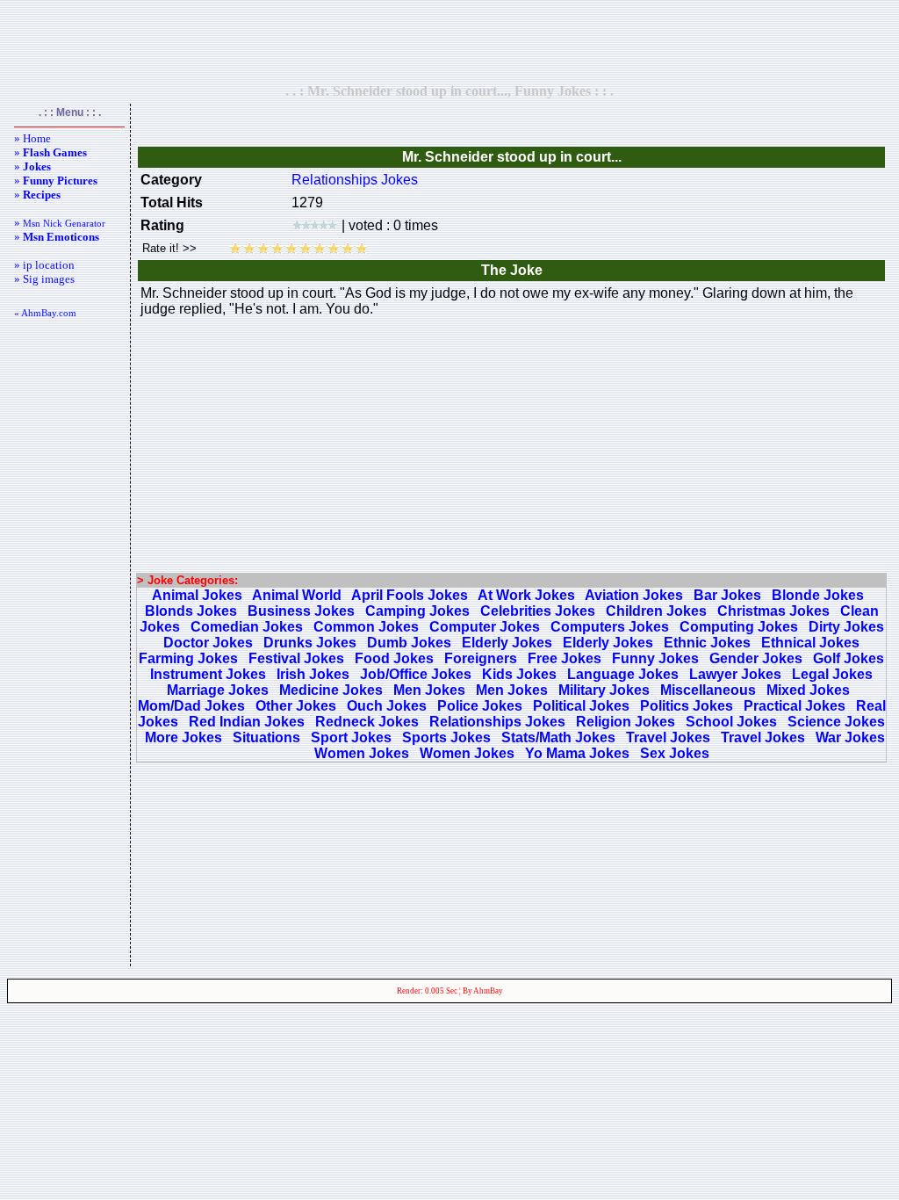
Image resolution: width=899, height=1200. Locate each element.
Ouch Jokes (387, 705)
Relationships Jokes (354, 179)
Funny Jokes (655, 658)
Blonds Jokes (191, 611)
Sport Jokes (351, 737)
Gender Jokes (755, 658)
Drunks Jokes (309, 642)
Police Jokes (479, 705)
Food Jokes (394, 658)
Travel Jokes (668, 737)
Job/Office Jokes (415, 674)
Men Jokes (429, 690)
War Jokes (850, 737)
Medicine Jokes (331, 690)
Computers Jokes (609, 626)
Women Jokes (361, 753)
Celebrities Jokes (537, 611)
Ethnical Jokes (810, 642)
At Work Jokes (526, 595)
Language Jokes (623, 674)
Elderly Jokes (507, 642)
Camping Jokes (417, 611)
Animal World (297, 595)
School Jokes (731, 721)
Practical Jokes (794, 705)
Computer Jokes (484, 626)
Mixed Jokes (808, 690)
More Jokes (183, 737)
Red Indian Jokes (247, 721)
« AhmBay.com (45, 312)
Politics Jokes (686, 705)
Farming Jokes (188, 658)
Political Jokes (581, 705)
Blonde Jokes (818, 595)
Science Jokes (836, 721)
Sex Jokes (674, 753)
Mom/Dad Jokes (191, 705)
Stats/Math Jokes (558, 737)
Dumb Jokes (409, 642)
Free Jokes (564, 658)
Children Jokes (656, 611)
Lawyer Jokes (735, 674)
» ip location (44, 264)
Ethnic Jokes (707, 642)
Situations (266, 737)
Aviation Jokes (634, 595)
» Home (32, 138)
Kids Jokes (519, 674)
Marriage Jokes (218, 690)
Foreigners (480, 658)
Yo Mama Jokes (577, 753)
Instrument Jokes (208, 674)
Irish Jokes (313, 674)
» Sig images (44, 279)
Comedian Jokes (247, 626)
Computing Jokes (739, 626)
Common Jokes (366, 626)
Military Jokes (604, 690)
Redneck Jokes (367, 721)
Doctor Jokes (208, 642)
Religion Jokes (625, 721)
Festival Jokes (296, 658)
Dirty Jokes (846, 626)
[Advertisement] (449, 41)
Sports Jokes (446, 737)
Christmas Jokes (773, 611)
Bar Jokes (727, 595)
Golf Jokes (848, 658)
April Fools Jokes (409, 595)
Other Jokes (295, 705)
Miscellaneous (708, 690)
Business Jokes (301, 611)
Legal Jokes (832, 674)
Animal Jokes (197, 595)
